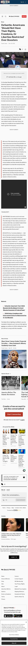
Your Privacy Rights (20, 584)
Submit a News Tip (19, 596)
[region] (14, 633)
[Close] (26, 622)
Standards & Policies (20, 594)
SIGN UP (24, 16)
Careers (17, 576)
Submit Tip (14, 557)
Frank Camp (4, 43)
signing (3, 326)
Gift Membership (19, 581)
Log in (22, 420)
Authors (3, 591)
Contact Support (19, 578)
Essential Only (14, 638)
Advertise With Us (5, 589)
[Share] (25, 49)
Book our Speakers (6, 594)
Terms (3, 596)
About (2, 586)
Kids (2, 584)
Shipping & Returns (19, 591)
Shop (2, 581)
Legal (16, 586)
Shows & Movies (5, 578)
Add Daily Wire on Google (15, 77)
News (2, 576)
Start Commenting (14, 414)
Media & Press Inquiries (20, 589)
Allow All (14, 643)
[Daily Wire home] (14, 16)
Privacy (3, 599)
